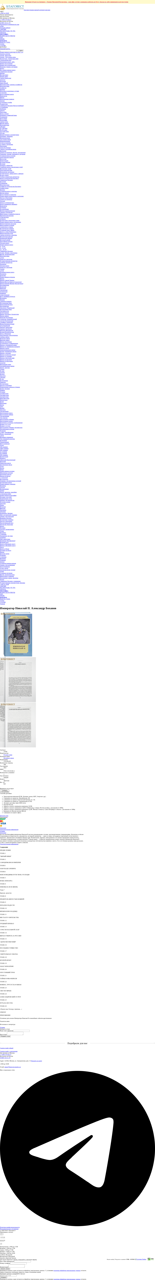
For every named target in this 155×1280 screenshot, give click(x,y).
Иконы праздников (6, 342)
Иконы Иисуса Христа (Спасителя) (11, 282)
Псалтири (3, 181)
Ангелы (2, 487)
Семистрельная (4, 295)
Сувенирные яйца (5, 494)
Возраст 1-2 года (5, 426)
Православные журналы (7, 277)
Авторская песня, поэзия (7, 570)
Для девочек (4, 418)
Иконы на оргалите (6, 359)
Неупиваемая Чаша (6, 303)
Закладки (3, 503)
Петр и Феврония (5, 333)
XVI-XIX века (4, 131)
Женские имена (5, 340)
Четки (2, 469)
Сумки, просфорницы (6, 432)
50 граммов (3, 453)
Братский (3, 461)
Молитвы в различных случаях (9, 91)
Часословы (3, 112)
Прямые (2, 390)
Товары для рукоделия (7, 516)
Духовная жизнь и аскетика (8, 191)
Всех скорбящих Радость (7, 296)
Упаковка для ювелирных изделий (10, 481)
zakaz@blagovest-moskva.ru (12, 1067)
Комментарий (4, 1267)
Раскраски (3, 264)
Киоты (2, 468)
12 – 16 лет (3, 249)
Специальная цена (5, 60)
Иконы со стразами (6, 356)
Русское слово (8, 755)
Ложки (2, 490)
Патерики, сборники (6, 136)
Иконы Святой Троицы (7, 280)
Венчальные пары (5, 364)
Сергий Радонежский (6, 321)
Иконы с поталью (5, 353)
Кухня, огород (4, 175)
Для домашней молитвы (7, 439)
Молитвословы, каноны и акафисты (11, 84)
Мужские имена (5, 338)
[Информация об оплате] (77, 822)
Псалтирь (3, 81)
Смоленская (3, 290)
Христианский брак (6, 170)
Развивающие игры (6, 498)
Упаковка (3, 537)
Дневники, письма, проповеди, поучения (12, 154)
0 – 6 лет (2, 246)
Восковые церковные (6, 437)
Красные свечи (4, 553)
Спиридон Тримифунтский (8, 319)
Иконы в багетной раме (7, 358)
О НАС (2, 44)
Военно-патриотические (7, 211)
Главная (2, 604)
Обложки (3, 511)
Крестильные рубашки (7, 419)
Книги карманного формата (8, 204)
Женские (2, 508)
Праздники (3, 146)
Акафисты (3, 88)
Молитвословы (4, 86)
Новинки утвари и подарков (8, 67)
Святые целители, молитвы (8, 235)
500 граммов (4, 455)
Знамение (3, 293)
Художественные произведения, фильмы (12, 583)
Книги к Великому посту (7, 544)
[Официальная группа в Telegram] (77, 1225)
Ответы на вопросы (6, 199)
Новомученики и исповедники (9, 135)
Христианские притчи (7, 157)
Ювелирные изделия (6, 473)
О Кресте (3, 219)
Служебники (4, 107)
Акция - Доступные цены (8, 57)
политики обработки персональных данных (67, 1270)
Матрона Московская (6, 330)
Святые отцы (4, 122)
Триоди (2, 110)
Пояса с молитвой (5, 434)
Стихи (2, 257)
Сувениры (3, 534)
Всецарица (3, 298)
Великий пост (4, 542)
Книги (2, 526)
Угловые (2, 392)
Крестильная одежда (6, 413)
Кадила (2, 374)
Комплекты (3, 206)
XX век (2, 133)
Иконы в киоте (4, 348)
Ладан (2, 445)
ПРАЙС (2, 39)
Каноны (2, 89)
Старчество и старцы (6, 227)
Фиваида (2, 458)
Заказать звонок (5, 1268)
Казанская (3, 287)
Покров (2, 299)
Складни (2, 363)
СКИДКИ (3, 29)
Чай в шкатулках (5, 539)
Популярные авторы (6, 241)
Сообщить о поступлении (5, 791)
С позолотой (4, 477)
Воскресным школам (6, 236)
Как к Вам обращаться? (7, 1261)
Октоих (2, 101)
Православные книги (6, 245)
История (2, 164)
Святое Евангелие (5, 78)
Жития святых (4, 123)
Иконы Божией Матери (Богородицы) (11, 283)
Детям (2, 531)
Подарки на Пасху (5, 550)
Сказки (2, 269)
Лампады (3, 382)
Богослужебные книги (7, 94)
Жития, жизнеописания (7, 254)
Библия (2, 73)
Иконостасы (3, 400)
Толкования (3, 117)
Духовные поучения (6, 573)
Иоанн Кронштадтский (7, 324)
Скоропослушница (5, 301)
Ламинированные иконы (7, 350)
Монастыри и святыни (7, 576)
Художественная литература (8, 261)
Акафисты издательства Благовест (10, 186)
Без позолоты (4, 479)
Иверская (3, 288)
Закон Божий (4, 83)
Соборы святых (5, 337)
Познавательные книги (7, 272)
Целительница (4, 312)
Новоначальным (5, 141)
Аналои (2, 372)
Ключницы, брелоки (6, 513)
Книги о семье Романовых (8, 232)
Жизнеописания (5, 138)
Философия (3, 120)
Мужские (3, 507)
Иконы (2, 552)
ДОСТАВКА (4, 34)
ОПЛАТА (3, 32)
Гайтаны (2, 377)
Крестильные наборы (6, 414)
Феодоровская (4, 306)
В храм (2, 371)
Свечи (2, 435)
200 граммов (4, 450)
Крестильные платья (6, 421)
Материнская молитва (7, 215)
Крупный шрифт (5, 240)
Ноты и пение (4, 113)
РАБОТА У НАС (5, 42)
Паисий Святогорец (6, 327)
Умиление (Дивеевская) (7, 308)
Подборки (3, 207)
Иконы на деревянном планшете (10, 346)
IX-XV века (3, 130)
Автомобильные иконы (7, 366)
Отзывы (2, 1027)
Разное (2, 579)
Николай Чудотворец (6, 317)
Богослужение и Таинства (8, 194)
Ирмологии (3, 96)
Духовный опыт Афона (7, 230)
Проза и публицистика (7, 202)
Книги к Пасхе (4, 549)
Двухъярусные (4, 395)
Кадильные (3, 440)
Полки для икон (5, 388)
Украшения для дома (6, 536)
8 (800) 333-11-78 (5, 23)
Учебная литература (6, 262)
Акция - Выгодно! (5, 55)
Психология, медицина (7, 172)
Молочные (3, 403)
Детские (2, 201)
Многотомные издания (7, 225)
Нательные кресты (5, 474)
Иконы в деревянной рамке (8, 345)
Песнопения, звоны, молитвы (9, 578)
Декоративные (4, 442)
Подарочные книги (6, 482)
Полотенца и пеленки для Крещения (11, 422)
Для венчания (4, 411)
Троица (2, 562)
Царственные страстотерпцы (9, 335)
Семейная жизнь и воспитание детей (11, 167)
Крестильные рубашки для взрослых (11, 427)
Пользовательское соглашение (9, 1229)
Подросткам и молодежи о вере (9, 220)
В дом (2, 379)
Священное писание (6, 71)
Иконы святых (4, 316)
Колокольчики (4, 489)
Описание (3, 833)
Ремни (2, 505)
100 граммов (4, 447)
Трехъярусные (4, 397)
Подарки (2, 528)
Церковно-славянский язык (8, 115)
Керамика (3, 486)
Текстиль (3, 376)
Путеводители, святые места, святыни (11, 173)
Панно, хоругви (5, 367)
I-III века (2, 126)
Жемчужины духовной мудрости (10, 214)
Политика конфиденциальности (10, 1227)
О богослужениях (5, 143)
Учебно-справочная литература (9, 177)
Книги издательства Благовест (9, 178)
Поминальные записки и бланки (10, 387)
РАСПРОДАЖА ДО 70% (7, 31)
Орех (1, 406)
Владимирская (4, 285)
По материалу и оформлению (9, 343)
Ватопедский (4, 456)
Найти (21, 50)
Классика (3, 275)
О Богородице (4, 217)
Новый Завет (4, 76)
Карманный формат (6, 238)
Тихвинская (3, 291)
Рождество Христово (6, 524)
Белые (2, 401)
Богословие (3, 118)
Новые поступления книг (8, 65)
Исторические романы (7, 228)
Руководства (4, 104)
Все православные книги (7, 70)
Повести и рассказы (6, 259)
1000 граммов (4, 448)
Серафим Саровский (6, 322)
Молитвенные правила (7, 99)
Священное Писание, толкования (10, 581)
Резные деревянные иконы (8, 351)
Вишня (2, 408)
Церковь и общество (6, 165)
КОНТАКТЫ (3, 40)
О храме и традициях (6, 144)
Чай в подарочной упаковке (8, 515)
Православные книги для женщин (10, 222)
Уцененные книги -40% (7, 62)
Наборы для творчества (7, 500)
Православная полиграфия (8, 495)
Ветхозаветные (4, 125)
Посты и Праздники (6, 198)
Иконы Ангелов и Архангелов (9, 314)
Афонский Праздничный (7, 460)
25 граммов (3, 452)
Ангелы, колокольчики (7, 529)
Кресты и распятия (6, 385)
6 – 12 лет (3, 248)
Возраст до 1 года (5, 424)
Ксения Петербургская (7, 332)
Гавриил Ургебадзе (6, 329)
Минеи (2, 97)
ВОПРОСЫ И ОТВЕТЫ (7, 36)
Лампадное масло (5, 463)
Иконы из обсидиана (6, 361)
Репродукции (4, 160)
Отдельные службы (6, 102)
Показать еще (4, 815)
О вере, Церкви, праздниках (8, 253)
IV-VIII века (3, 128)
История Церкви (5, 162)
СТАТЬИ (3, 45)
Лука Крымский (5, 325)
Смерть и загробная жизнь (8, 149)
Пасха (2, 547)
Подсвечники (4, 384)
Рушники (3, 431)
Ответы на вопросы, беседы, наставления (12, 152)
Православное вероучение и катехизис (12, 196)
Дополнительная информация (9, 844)
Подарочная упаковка (6, 519)
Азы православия (5, 139)
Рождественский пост (6, 523)
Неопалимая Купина (6, 304)
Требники (3, 109)
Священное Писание (6, 180)
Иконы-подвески (5, 476)
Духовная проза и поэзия (7, 156)
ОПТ (1, 37)
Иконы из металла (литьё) (8, 354)
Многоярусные (4, 398)
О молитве (3, 92)
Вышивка (3, 558)
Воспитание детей (5, 168)
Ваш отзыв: (3, 1034)
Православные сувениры (7, 484)
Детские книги (4, 243)
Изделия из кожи (5, 502)
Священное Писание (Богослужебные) (12, 105)
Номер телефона (5, 1263)
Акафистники (4, 188)
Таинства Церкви (5, 147)
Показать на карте (36, 1061)
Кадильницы (4, 380)
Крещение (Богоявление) (7, 541)
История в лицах (9, 758)
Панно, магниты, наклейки (8, 492)
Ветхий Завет (4, 75)
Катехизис (3, 151)
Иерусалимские (5, 443)
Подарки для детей (6, 497)
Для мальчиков (4, 416)
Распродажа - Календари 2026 (9, 58)
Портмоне (3, 510)
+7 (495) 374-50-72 (5, 19)
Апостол (2, 80)
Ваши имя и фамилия (6, 1031)
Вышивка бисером (5, 518)
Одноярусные (4, 393)
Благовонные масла (6, 464)
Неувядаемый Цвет (6, 309)
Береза (2, 405)
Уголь (2, 466)
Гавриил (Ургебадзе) (6, 212)
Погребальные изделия (7, 429)
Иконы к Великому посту (8, 545)
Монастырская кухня (6, 233)
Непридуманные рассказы (8, 223)
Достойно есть (4, 311)
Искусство (3, 159)
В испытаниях (4, 209)
